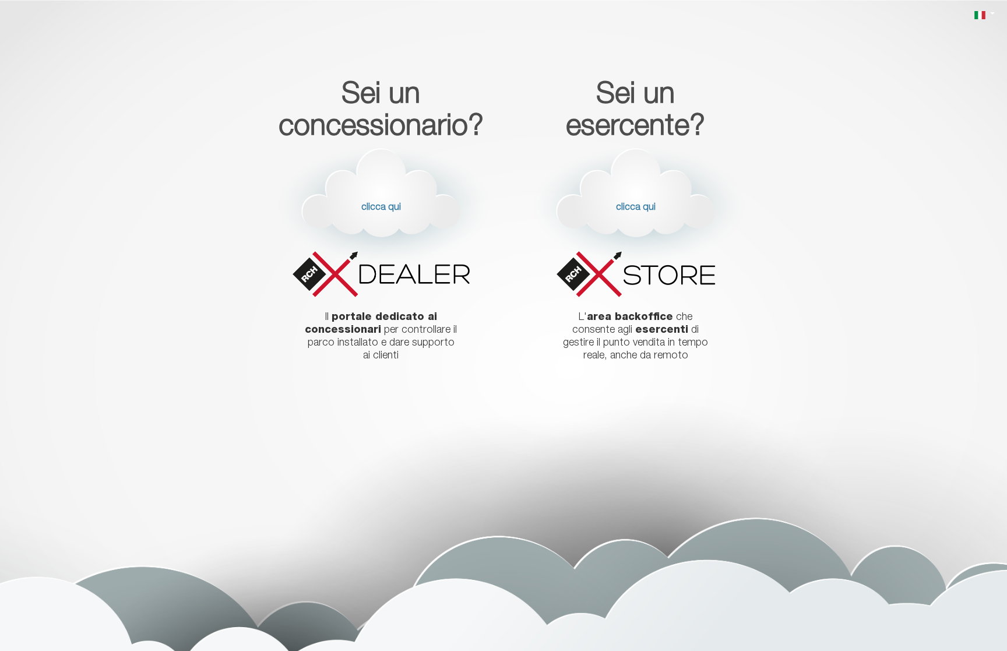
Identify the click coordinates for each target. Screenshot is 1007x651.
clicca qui (381, 208)
